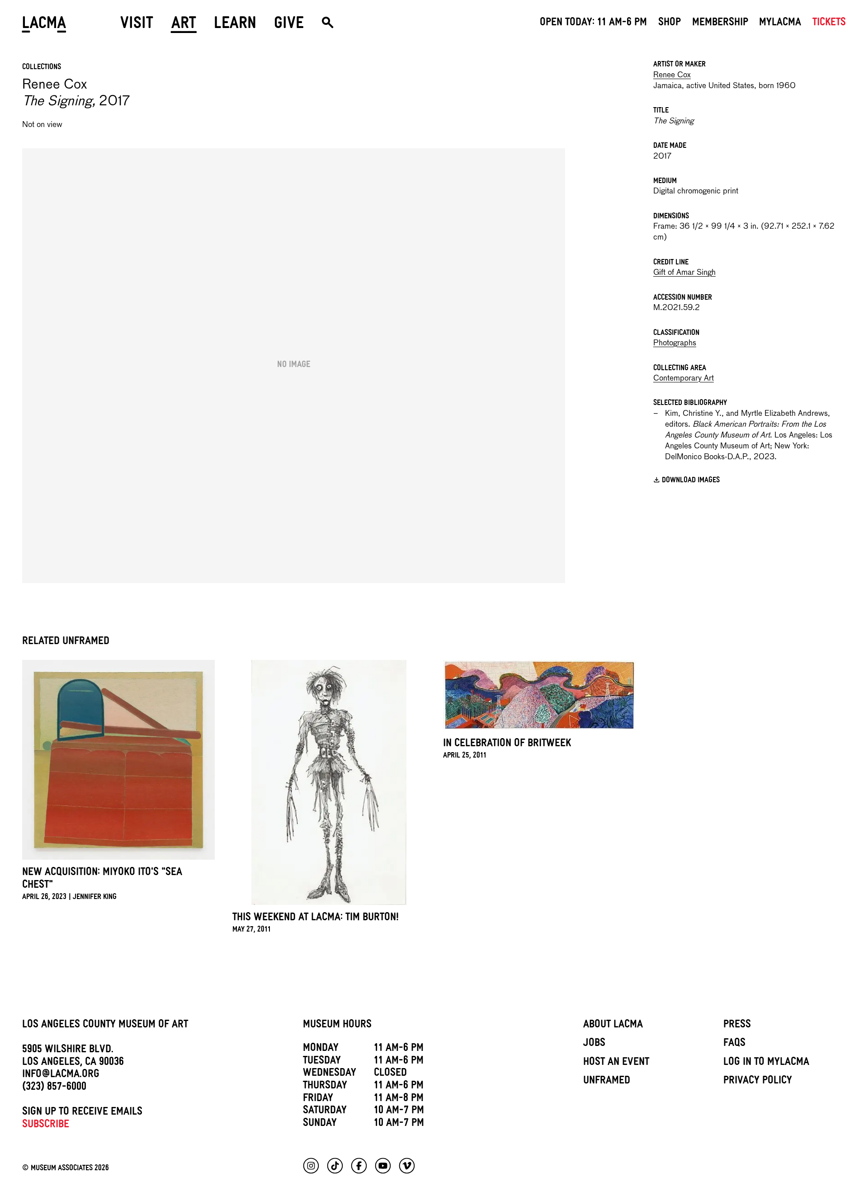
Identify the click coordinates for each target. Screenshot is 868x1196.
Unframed (606, 1082)
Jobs (594, 1044)
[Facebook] (359, 1166)
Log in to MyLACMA (766, 1063)
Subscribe (45, 1125)
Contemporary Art (683, 378)
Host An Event (616, 1063)
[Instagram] (311, 1166)
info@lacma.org (60, 1075)
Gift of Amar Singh (684, 273)
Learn (235, 26)
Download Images (691, 481)
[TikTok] (335, 1166)
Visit (136, 26)
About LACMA (613, 1025)
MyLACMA (780, 23)
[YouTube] (383, 1166)
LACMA (44, 26)
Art (183, 26)
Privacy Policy (757, 1082)
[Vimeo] (407, 1166)
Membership (720, 23)
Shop (669, 23)
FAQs (734, 1044)
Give (289, 26)
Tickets (829, 23)
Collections (41, 68)
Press (737, 1025)
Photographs (674, 343)
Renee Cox (672, 75)
